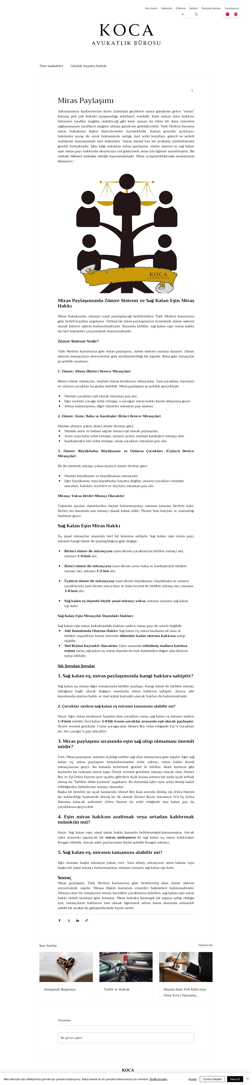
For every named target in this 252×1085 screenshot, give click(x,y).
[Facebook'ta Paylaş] (59, 920)
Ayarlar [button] (193, 1079)
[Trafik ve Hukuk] (126, 967)
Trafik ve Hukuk (117, 989)
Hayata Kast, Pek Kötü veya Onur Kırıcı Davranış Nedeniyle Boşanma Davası (185, 992)
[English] (235, 14)
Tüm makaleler (51, 66)
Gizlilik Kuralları (158, 1079)
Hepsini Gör (206, 945)
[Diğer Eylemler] (192, 90)
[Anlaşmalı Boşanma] (66, 967)
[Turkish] (227, 14)
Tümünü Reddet (212, 1079)
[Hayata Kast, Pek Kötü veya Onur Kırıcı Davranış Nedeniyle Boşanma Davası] (186, 967)
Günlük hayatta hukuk (88, 66)
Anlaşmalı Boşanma (59, 989)
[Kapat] (247, 1079)
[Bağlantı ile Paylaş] (86, 920)
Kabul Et (235, 1079)
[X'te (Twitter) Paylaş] (68, 920)
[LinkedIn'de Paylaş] (77, 920)
